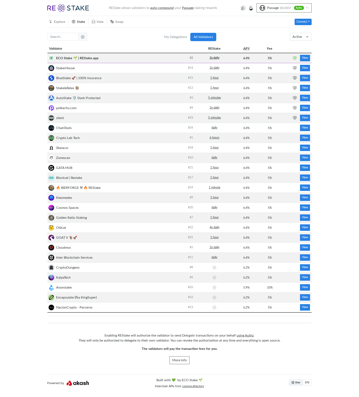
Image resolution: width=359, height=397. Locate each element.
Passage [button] (188, 8)
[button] (68, 8)
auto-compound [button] (162, 8)
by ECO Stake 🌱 (179, 380)
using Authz (245, 335)
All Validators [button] (203, 37)
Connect (301, 21)
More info (179, 360)
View (305, 58)
